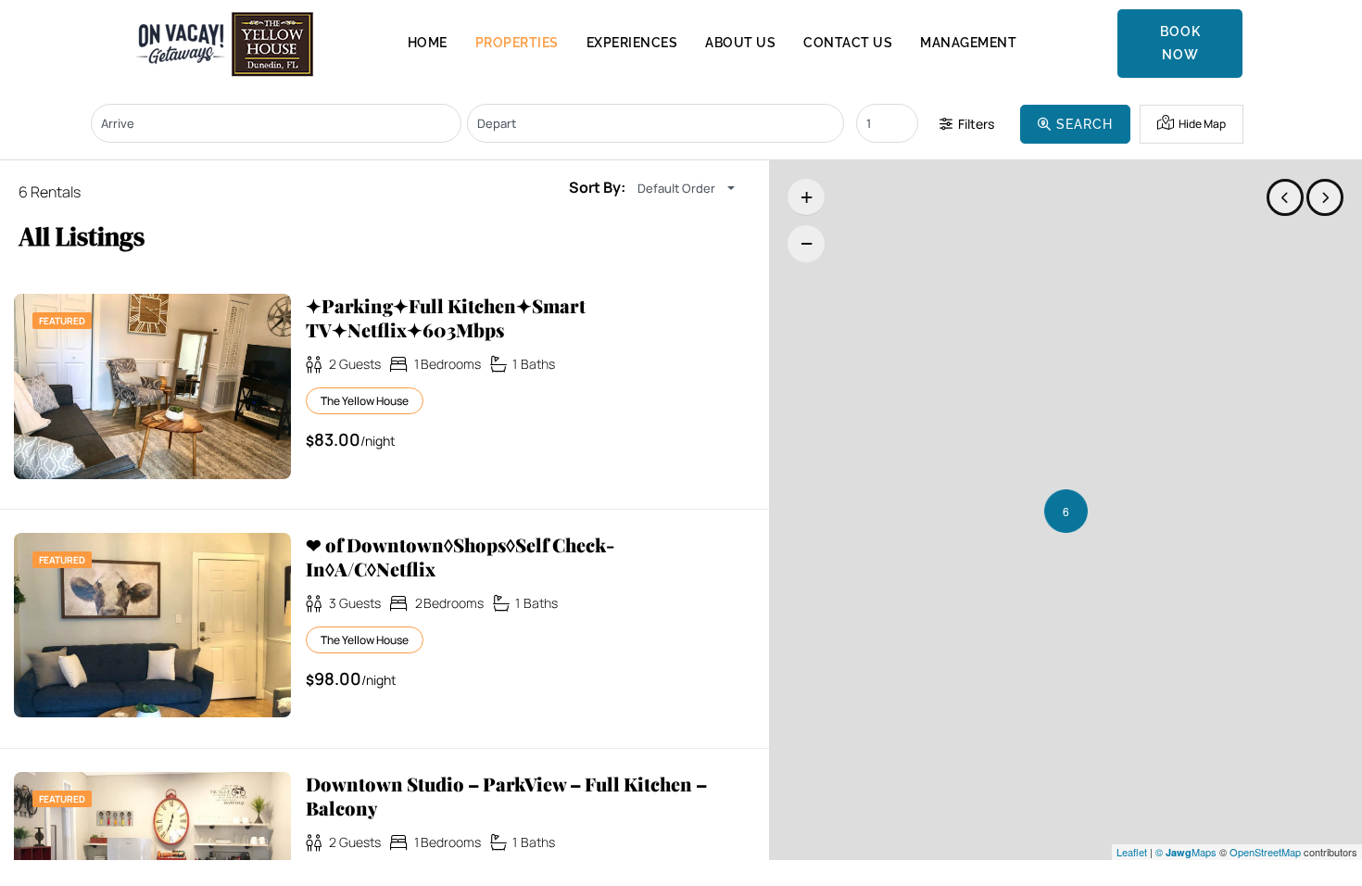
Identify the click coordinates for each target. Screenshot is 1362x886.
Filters (974, 124)
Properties (517, 42)
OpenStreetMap (1265, 851)
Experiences (632, 42)
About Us (740, 42)
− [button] (807, 243)
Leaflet (1131, 851)
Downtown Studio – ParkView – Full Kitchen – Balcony (506, 796)
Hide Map (1201, 124)
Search (1082, 124)
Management (968, 42)
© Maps (1186, 851)
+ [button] (807, 197)
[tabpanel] (152, 386)
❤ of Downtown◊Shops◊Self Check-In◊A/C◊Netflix (460, 557)
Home (428, 42)
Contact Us (847, 42)
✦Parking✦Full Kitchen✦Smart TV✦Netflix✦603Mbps (446, 318)
